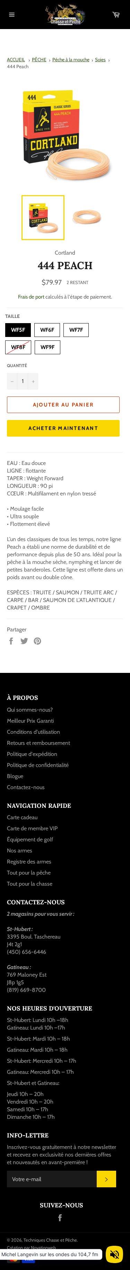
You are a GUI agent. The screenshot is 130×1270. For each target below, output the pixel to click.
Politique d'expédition (32, 754)
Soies (100, 59)
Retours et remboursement (38, 743)
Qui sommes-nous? (30, 709)
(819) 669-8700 (26, 990)
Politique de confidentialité (38, 765)
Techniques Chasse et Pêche (50, 1240)
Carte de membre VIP (32, 828)
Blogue (15, 776)
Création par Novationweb (31, 1247)
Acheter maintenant (63, 428)
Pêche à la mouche (70, 59)
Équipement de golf (30, 839)
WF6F (47, 328)
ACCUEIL (16, 59)
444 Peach (17, 66)
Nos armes (19, 850)
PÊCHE (39, 59)
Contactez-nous (26, 787)
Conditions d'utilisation (33, 732)
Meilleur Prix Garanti (30, 721)
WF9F (47, 345)
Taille (12, 316)
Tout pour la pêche (29, 872)
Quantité (17, 365)
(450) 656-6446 (26, 952)
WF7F (76, 328)
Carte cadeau (22, 817)
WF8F (18, 345)
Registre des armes (29, 861)
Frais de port (31, 297)
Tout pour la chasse (29, 883)
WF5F (18, 328)
